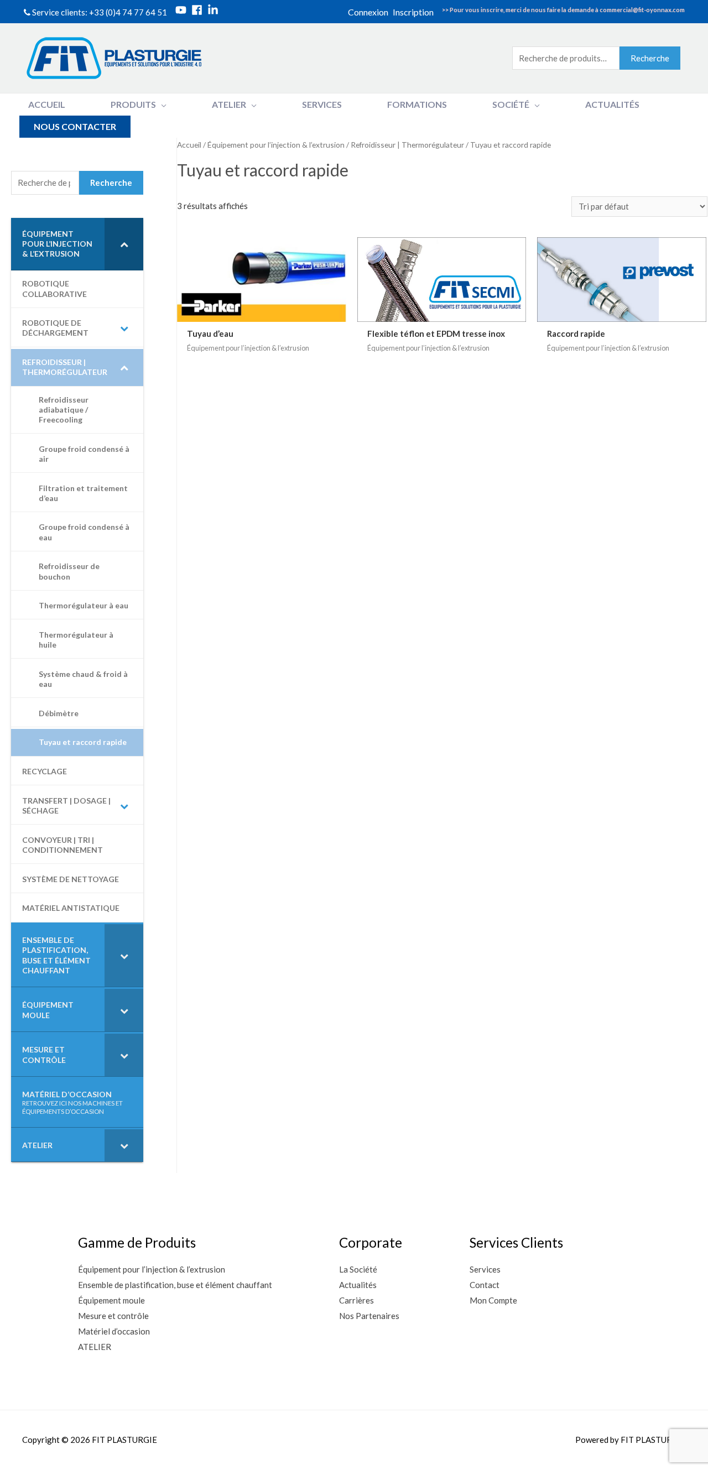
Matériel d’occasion (114, 1331)
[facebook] (198, 9)
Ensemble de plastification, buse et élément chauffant (175, 1285)
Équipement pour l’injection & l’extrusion (276, 144)
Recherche (650, 58)
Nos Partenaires (369, 1316)
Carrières (356, 1300)
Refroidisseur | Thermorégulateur (407, 144)
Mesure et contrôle (113, 1316)
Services (485, 1269)
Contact (484, 1285)
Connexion (368, 12)
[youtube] (182, 9)
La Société (358, 1269)
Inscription (413, 12)
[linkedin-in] (214, 9)
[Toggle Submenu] (124, 244)
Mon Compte (493, 1300)
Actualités (358, 1285)
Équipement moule (111, 1300)
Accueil (189, 144)
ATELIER (94, 1347)
